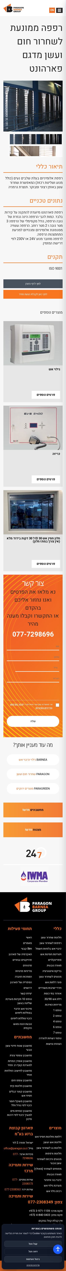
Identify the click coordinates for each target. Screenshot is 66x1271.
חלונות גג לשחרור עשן (49, 1148)
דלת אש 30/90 (53, 999)
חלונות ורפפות (53, 1154)
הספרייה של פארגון (21, 982)
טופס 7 (57, 1033)
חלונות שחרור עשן (51, 937)
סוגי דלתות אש (53, 982)
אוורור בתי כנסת (52, 993)
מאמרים (27, 943)
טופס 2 (57, 1016)
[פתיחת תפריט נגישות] (58, 1249)
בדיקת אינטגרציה (51, 971)
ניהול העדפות (33, 1259)
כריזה (56, 454)
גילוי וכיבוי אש (33, 760)
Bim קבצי (26, 949)
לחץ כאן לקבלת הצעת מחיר (33, 294)
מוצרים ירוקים (33, 788)
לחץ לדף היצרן (33, 284)
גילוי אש (54, 369)
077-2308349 (40, 1202)
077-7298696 (33, 634)
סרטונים (27, 965)
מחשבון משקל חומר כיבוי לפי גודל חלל (20, 1103)
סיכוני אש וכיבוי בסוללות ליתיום (23, 1011)
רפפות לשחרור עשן (50, 943)
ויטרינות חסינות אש (50, 954)
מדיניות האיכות (53, 1005)
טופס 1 (57, 1010)
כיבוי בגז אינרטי (52, 1180)
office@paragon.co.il (15, 1148)
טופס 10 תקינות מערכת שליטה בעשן (19, 1001)
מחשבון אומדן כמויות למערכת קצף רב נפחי (20, 1063)
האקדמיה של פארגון (20, 954)
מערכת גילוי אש (52, 1186)
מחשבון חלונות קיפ (21, 1086)
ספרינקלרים (54, 960)
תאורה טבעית (54, 965)
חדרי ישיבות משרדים (49, 988)
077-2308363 (13, 1189)
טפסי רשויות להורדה (50, 1038)
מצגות (33, 830)
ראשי (29, 937)
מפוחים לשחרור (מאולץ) (47, 1169)
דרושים (28, 988)
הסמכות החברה (23, 977)
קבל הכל (33, 1244)
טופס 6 (57, 1027)
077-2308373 (22, 1182)
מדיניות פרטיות (23, 971)
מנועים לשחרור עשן (50, 977)
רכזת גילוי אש (53, 1191)
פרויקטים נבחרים (22, 960)
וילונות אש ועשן (52, 1142)
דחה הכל (33, 1251)
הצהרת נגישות (53, 1044)
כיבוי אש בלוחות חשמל (48, 949)
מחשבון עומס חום (21, 1080)
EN (52, 10)
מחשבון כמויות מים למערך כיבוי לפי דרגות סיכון (19, 1115)
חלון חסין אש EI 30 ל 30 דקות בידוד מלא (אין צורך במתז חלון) (33, 540)
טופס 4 (57, 1021)
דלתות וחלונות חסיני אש (48, 1137)
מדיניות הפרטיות (44, 708)
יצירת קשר (26, 993)
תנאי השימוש (16, 704)
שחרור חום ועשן (33, 774)
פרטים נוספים (46, 395)
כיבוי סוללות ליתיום (21, 1018)
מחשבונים (33, 810)
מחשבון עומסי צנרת (21, 1055)
